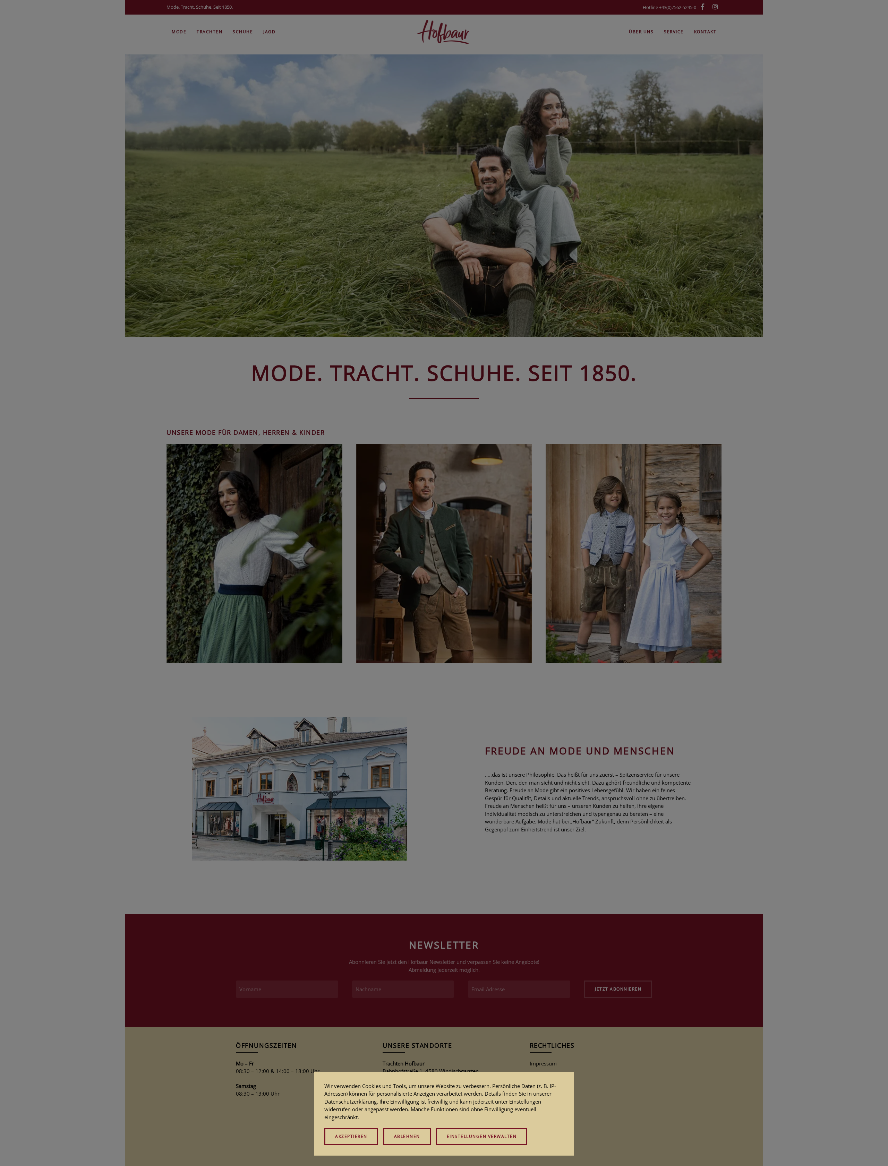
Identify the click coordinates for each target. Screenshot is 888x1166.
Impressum (543, 1063)
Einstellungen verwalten (482, 1136)
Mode (179, 32)
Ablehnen (407, 1136)
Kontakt (705, 32)
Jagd (269, 32)
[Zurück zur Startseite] (444, 32)
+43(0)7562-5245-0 (677, 7)
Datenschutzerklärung (350, 1101)
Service (674, 32)
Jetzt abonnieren (618, 989)
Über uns (641, 32)
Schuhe (243, 32)
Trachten (209, 32)
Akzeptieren (351, 1136)
